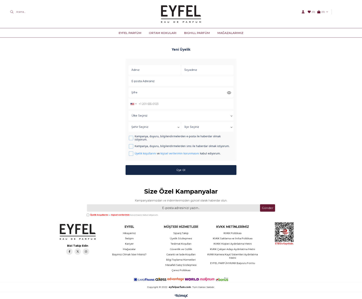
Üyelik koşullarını (145, 153)
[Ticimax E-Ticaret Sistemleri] (181, 296)
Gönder (267, 208)
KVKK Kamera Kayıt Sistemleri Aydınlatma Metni (232, 256)
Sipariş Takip (181, 233)
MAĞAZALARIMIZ (230, 33)
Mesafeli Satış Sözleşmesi (180, 264)
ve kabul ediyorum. (178, 153)
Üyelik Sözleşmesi (181, 238)
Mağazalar (129, 249)
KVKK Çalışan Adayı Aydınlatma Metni (232, 249)
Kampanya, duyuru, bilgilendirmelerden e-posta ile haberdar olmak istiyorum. (178, 138)
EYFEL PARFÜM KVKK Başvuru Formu (232, 263)
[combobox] (133, 104)
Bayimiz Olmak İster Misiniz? (129, 254)
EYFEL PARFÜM (130, 33)
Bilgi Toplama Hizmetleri (181, 259)
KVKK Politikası (233, 233)
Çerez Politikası (181, 270)
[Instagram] (86, 251)
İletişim (129, 238)
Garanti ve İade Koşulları (181, 254)
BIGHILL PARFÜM (197, 33)
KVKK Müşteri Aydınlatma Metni (233, 243)
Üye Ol (181, 170)
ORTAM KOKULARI (162, 33)
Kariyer (129, 243)
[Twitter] (77, 251)
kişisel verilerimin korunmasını (179, 153)
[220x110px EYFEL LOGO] (77, 231)
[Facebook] (69, 251)
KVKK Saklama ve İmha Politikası (232, 238)
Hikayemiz (129, 233)
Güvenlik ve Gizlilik (181, 249)
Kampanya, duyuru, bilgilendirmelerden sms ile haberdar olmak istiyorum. (182, 146)
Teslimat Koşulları (181, 243)
